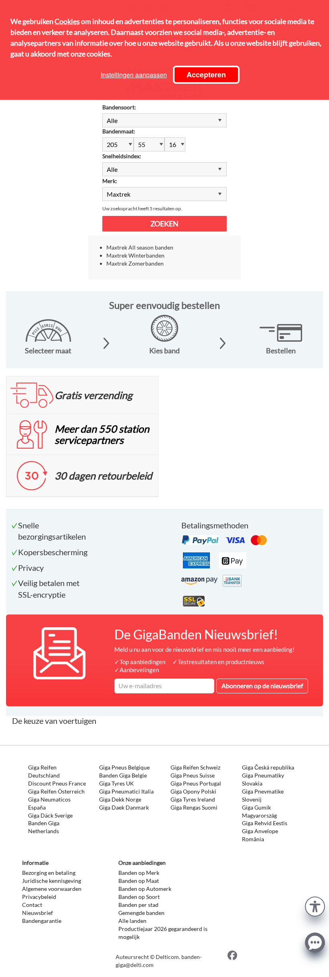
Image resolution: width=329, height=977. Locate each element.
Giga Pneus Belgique (124, 767)
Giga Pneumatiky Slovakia (263, 779)
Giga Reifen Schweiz (195, 767)
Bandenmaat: (118, 131)
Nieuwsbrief (37, 912)
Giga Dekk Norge (120, 799)
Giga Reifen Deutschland (44, 771)
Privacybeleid (39, 896)
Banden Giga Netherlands (43, 827)
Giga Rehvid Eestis (264, 823)
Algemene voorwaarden (51, 888)
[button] (315, 905)
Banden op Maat (138, 880)
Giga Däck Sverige (50, 815)
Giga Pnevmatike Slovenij (263, 795)
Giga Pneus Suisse (193, 775)
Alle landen (132, 920)
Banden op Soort (139, 896)
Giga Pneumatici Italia (126, 791)
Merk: (109, 180)
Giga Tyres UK (116, 783)
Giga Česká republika (268, 767)
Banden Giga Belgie (123, 775)
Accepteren (206, 74)
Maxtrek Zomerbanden (135, 263)
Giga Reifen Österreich (56, 791)
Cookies (67, 21)
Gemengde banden (141, 912)
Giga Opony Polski (193, 791)
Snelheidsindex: (121, 156)
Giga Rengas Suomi (194, 807)
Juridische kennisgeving (51, 880)
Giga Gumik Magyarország (259, 811)
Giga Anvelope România (260, 835)
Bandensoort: (119, 107)
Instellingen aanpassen (134, 74)
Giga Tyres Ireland (193, 799)
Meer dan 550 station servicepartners (102, 434)
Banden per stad (138, 904)
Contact (32, 904)
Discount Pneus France (57, 783)
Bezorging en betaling (48, 872)
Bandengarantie (41, 920)
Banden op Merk (138, 872)
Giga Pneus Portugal (196, 783)
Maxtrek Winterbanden (135, 255)
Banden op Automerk (144, 888)
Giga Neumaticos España (49, 803)
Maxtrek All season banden (139, 247)
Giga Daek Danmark (124, 807)
